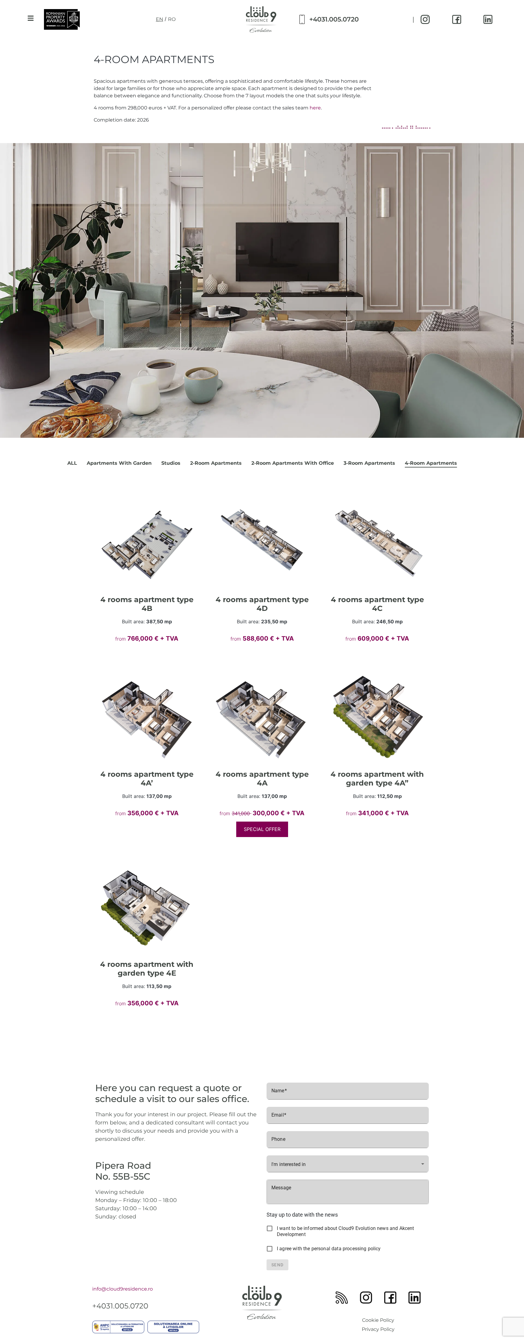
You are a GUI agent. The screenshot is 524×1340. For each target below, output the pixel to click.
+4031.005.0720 (334, 19)
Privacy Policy (378, 1329)
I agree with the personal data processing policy (329, 1248)
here (315, 108)
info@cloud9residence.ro (122, 1289)
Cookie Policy (378, 1320)
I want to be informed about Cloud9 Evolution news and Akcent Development (345, 1231)
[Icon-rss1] (342, 1297)
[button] (30, 18)
